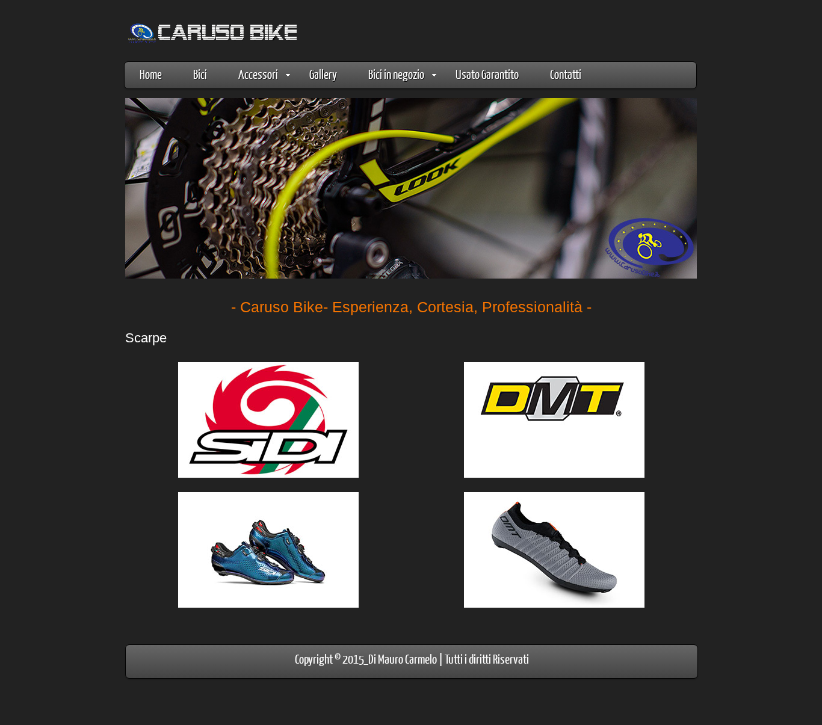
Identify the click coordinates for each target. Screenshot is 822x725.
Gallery (323, 73)
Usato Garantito (487, 73)
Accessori (258, 73)
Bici (200, 73)
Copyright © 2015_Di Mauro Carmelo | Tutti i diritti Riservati (412, 658)
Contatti (565, 73)
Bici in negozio (396, 73)
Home (151, 73)
